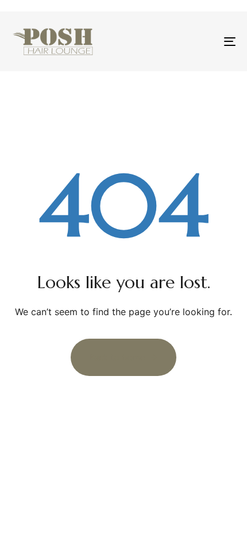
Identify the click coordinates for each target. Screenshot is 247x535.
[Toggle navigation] (198, 41)
